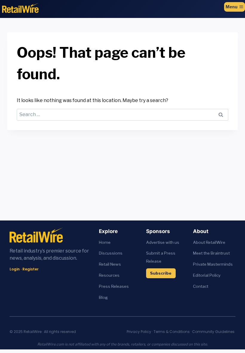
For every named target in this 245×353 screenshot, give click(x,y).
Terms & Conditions (172, 331)
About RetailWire (209, 242)
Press (105, 286)
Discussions (110, 253)
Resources (109, 275)
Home (105, 242)
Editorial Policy (206, 275)
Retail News (110, 264)
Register (30, 269)
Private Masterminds (213, 264)
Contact (200, 286)
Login (15, 269)
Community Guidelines (213, 331)
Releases (120, 286)
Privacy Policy (139, 331)
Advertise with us (162, 242)
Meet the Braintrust (211, 253)
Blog (103, 297)
